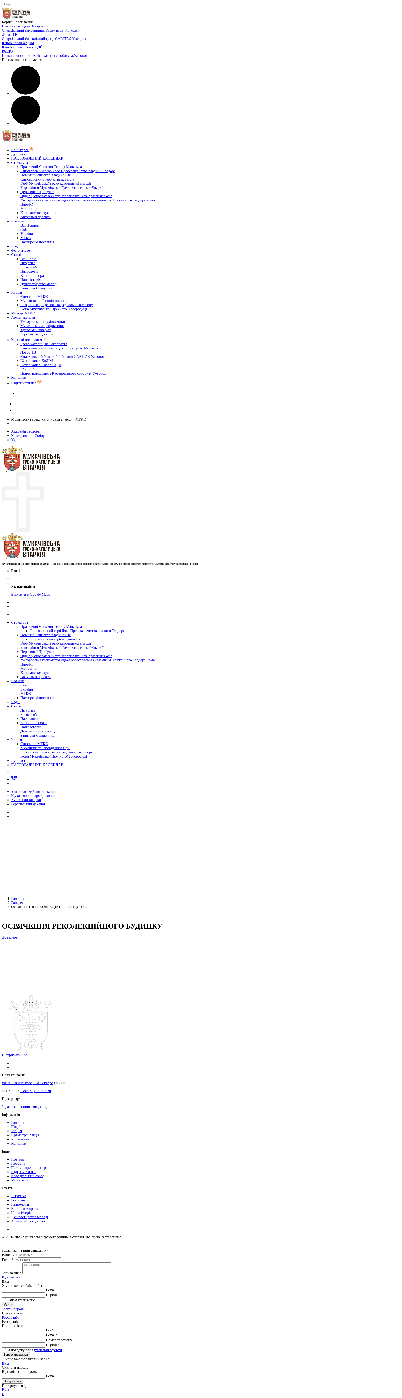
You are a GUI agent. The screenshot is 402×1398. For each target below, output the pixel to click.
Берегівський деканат (37, 334)
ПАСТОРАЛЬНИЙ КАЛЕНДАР (37, 158)
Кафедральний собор (27, 1176)
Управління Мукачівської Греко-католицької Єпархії (61, 188)
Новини (17, 221)
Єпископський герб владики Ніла (47, 179)
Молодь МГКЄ (23, 313)
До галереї (10, 937)
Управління (20, 1139)
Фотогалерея (21, 250)
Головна (17, 1122)
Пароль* (52, 1345)
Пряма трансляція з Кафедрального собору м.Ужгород (45, 55)
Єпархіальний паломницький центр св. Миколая (40, 30)
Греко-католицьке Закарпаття (25, 26)
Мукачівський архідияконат (42, 326)
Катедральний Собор (28, 436)
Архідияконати (23, 317)
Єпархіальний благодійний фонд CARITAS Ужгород (44, 39)
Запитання (11, 1273)
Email (7, 1260)
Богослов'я (28, 267)
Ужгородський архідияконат (42, 322)
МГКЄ (25, 238)
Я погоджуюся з (34, 1350)
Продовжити (12, 1381)
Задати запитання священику (40, 393)
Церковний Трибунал (37, 192)
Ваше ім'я (9, 1255)
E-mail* (51, 1335)
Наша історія (30, 280)
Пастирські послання (37, 242)
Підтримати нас (24, 383)
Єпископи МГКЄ (34, 296)
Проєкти (18, 1163)
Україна (26, 234)
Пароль (51, 1295)
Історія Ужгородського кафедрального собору (56, 305)
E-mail (51, 1290)
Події (15, 246)
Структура (19, 162)
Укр (14, 440)
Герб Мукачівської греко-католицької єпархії (55, 183)
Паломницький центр (28, 1168)
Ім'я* (50, 1330)
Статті (16, 255)
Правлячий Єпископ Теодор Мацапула (51, 167)
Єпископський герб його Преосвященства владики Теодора (67, 171)
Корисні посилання (27, 340)
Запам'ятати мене (21, 1300)
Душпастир (20, 154)
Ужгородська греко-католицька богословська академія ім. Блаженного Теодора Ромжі (88, 200)
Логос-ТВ (9, 35)
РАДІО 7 (9, 51)
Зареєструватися (16, 1354)
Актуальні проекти (35, 217)
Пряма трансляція (25, 1135)
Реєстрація (10, 1317)
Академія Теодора (25, 431)
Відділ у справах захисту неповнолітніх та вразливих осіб (66, 196)
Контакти (18, 377)
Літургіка (27, 263)
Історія (16, 292)
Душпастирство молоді (38, 284)
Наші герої (20, 150)
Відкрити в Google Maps (30, 594)
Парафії (26, 204)
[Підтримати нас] (14, 779)
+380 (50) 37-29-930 (35, 1091)
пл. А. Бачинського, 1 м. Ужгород (28, 1083)
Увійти (8, 1304)
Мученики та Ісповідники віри (45, 301)
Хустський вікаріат (35, 330)
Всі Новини (29, 225)
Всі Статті (28, 259)
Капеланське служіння (38, 213)
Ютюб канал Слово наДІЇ (22, 47)
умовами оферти (48, 1350)
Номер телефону (59, 1340)
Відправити (11, 1277)
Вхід (5, 1363)
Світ (23, 229)
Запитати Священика (37, 288)
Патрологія (29, 271)
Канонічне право (33, 276)
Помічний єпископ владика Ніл (45, 175)
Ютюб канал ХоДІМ (18, 43)
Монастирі (28, 209)
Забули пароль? (14, 1309)
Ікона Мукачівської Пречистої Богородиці (53, 309)
